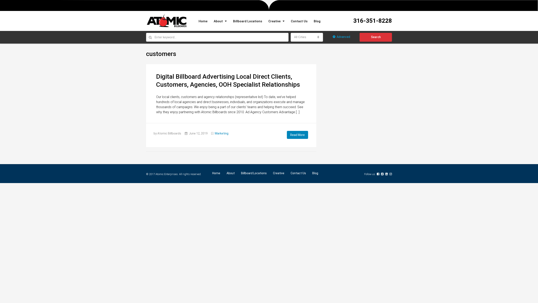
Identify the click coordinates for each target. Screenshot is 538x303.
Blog (317, 21)
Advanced (343, 37)
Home (203, 21)
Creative (274, 21)
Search (376, 37)
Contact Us (299, 21)
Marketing (221, 133)
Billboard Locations (247, 21)
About (218, 21)
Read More (297, 135)
